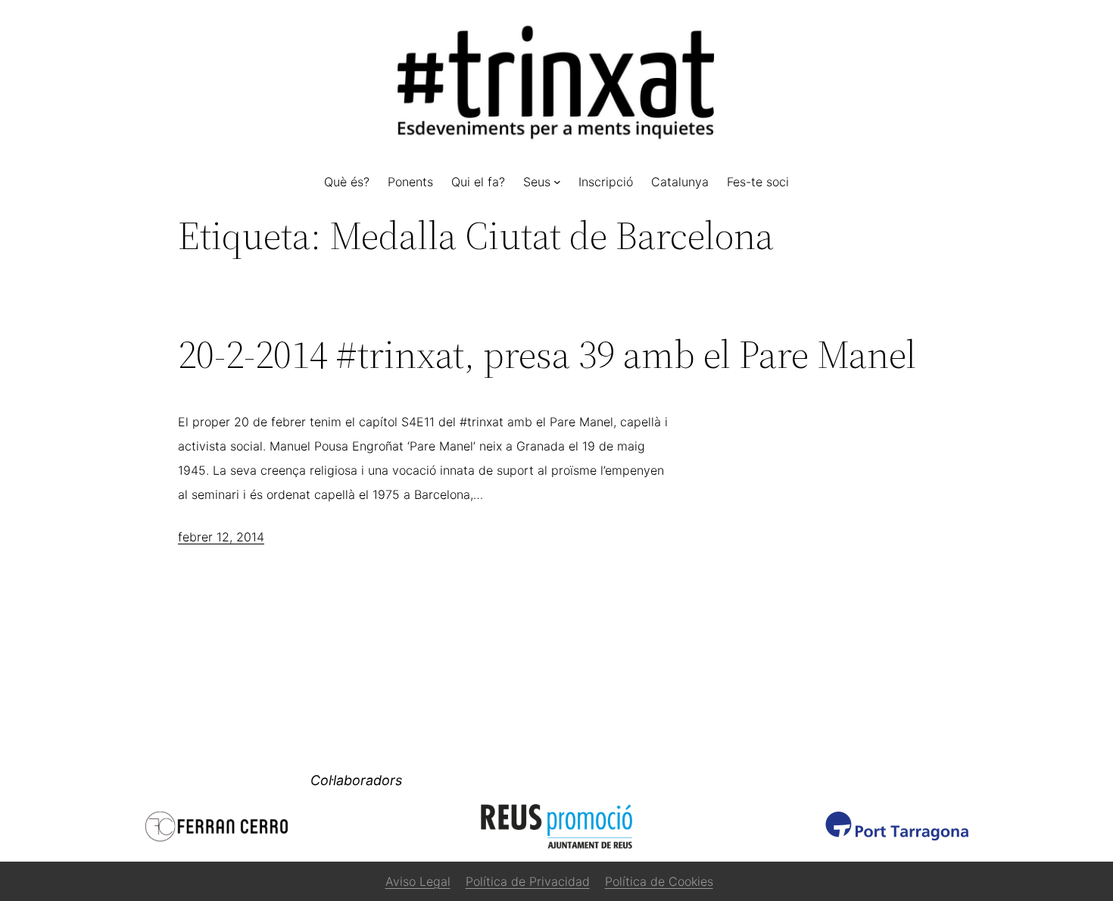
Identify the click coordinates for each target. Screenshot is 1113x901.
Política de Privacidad (528, 881)
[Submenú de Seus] (557, 182)
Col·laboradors (356, 780)
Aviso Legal (417, 881)
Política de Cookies (659, 881)
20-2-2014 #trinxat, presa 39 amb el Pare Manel (547, 354)
